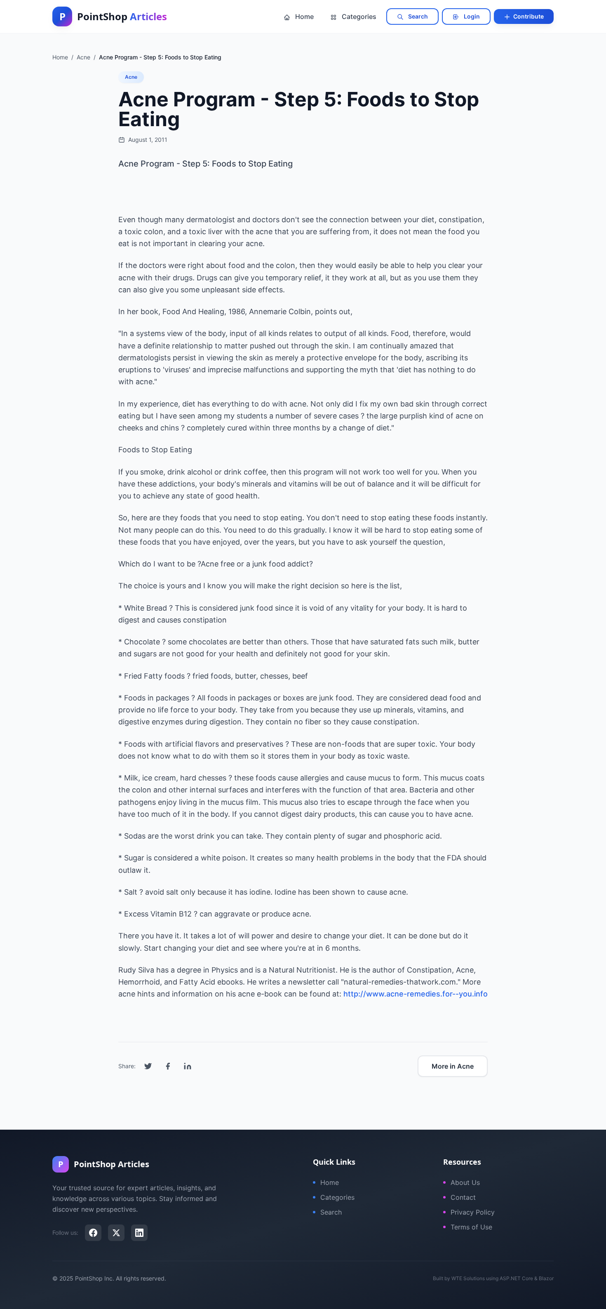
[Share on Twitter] (148, 1066)
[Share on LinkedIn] (187, 1066)
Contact (463, 1197)
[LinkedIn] (139, 1232)
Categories (358, 16)
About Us (465, 1182)
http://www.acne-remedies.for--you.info (415, 993)
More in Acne (453, 1066)
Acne (131, 77)
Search (417, 16)
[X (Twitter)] (116, 1232)
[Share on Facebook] (167, 1066)
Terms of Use (471, 1227)
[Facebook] (93, 1232)
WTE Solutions (468, 1278)
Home (304, 16)
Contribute (528, 16)
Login (471, 16)
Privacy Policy (473, 1212)
